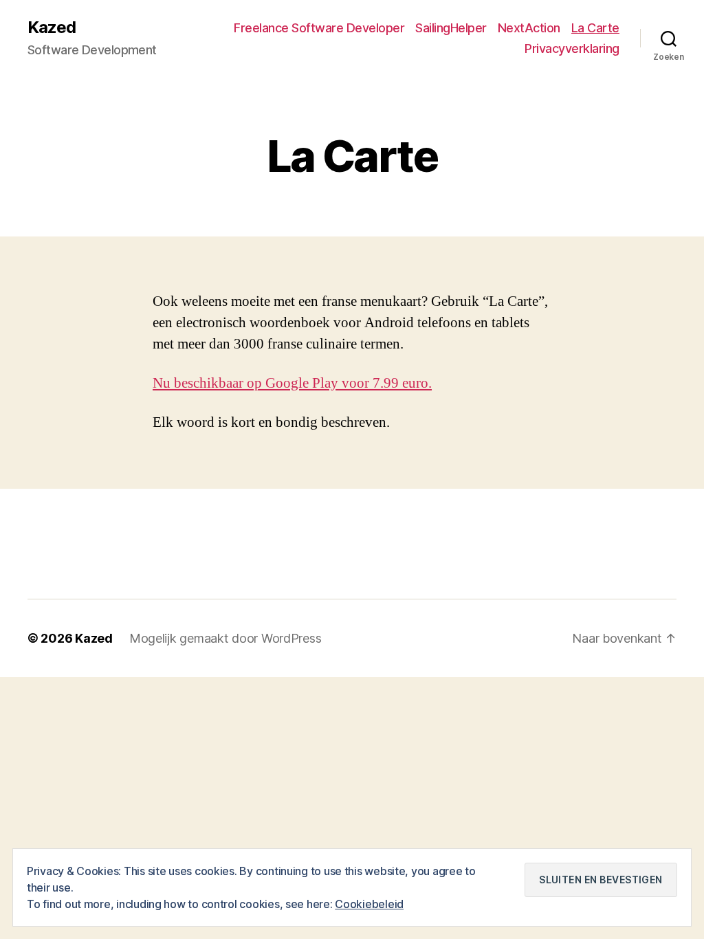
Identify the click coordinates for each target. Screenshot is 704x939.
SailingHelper (451, 28)
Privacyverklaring (572, 48)
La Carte (595, 28)
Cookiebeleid (369, 904)
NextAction (529, 28)
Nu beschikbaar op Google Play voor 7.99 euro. (292, 383)
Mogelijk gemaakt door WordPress (225, 638)
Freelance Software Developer (319, 28)
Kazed (52, 27)
